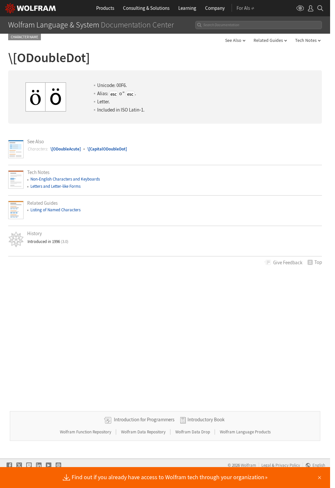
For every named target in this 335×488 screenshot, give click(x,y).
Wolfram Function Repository (86, 432)
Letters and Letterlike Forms (55, 186)
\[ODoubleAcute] (65, 149)
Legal (266, 465)
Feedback (287, 262)
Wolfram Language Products (245, 432)
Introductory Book (205, 419)
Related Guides (268, 40)
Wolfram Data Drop (193, 432)
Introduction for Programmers (144, 419)
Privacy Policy (287, 465)
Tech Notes (306, 40)
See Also (233, 40)
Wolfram (248, 465)
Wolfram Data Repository (144, 432)
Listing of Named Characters (55, 210)
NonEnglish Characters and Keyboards (65, 179)
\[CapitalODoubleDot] (107, 149)
